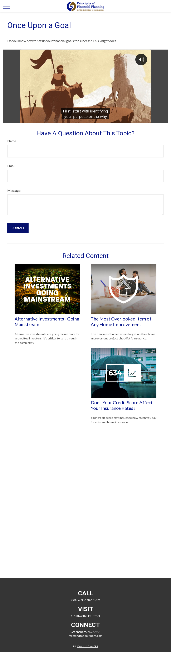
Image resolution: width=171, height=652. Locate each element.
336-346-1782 (90, 600)
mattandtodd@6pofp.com (85, 635)
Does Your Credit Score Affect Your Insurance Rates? (122, 405)
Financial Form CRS (87, 646)
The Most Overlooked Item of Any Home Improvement (121, 321)
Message (13, 190)
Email (11, 166)
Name (11, 141)
